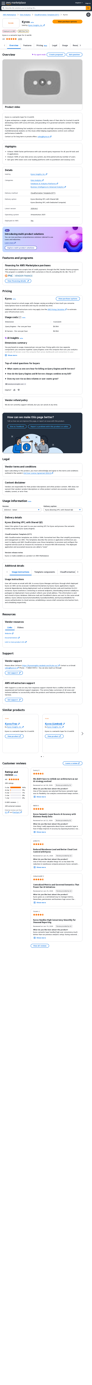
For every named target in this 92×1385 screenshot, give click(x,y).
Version (5, 506)
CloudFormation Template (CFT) (43, 193)
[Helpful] (14, 390)
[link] (65, 14)
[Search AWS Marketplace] (88, 8)
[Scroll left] (4, 45)
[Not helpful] (18, 390)
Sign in (88, 3)
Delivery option (50, 506)
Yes (32, 221)
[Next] (82, 733)
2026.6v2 (34, 208)
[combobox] (43, 8)
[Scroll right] (80, 45)
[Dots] (41, 756)
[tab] (14, 45)
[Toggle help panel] (88, 15)
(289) (20, 39)
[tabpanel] (42, 590)
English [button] (78, 3)
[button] (32, 22)
